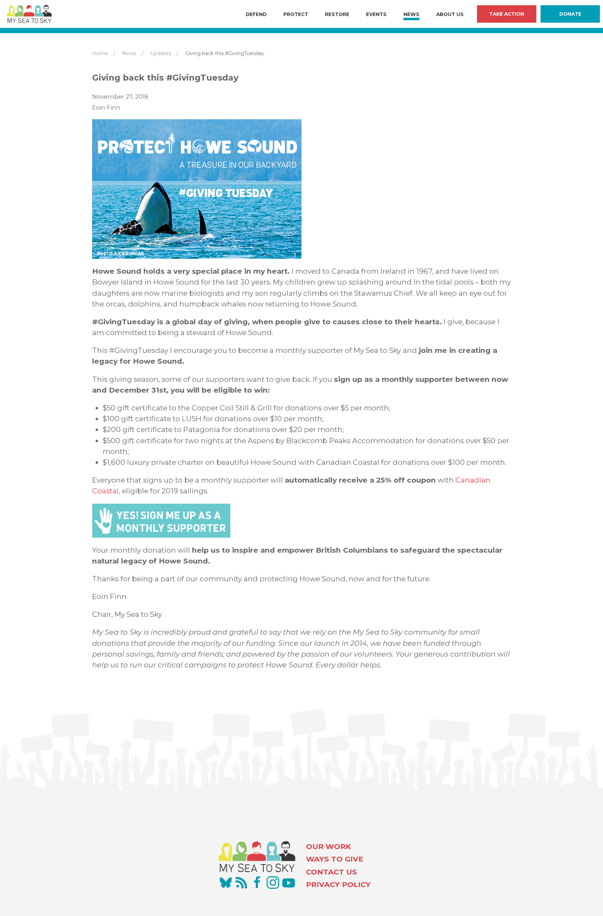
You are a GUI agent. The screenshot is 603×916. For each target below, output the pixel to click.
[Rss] (241, 882)
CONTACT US (331, 872)
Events (376, 14)
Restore (337, 14)
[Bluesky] (226, 882)
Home (100, 53)
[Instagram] (273, 882)
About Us (450, 14)
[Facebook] (257, 882)
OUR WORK (328, 846)
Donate (570, 14)
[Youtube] (289, 882)
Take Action (506, 14)
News (411, 14)
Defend (256, 14)
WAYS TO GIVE (334, 859)
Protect (295, 14)
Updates (160, 53)
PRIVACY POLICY (338, 884)
